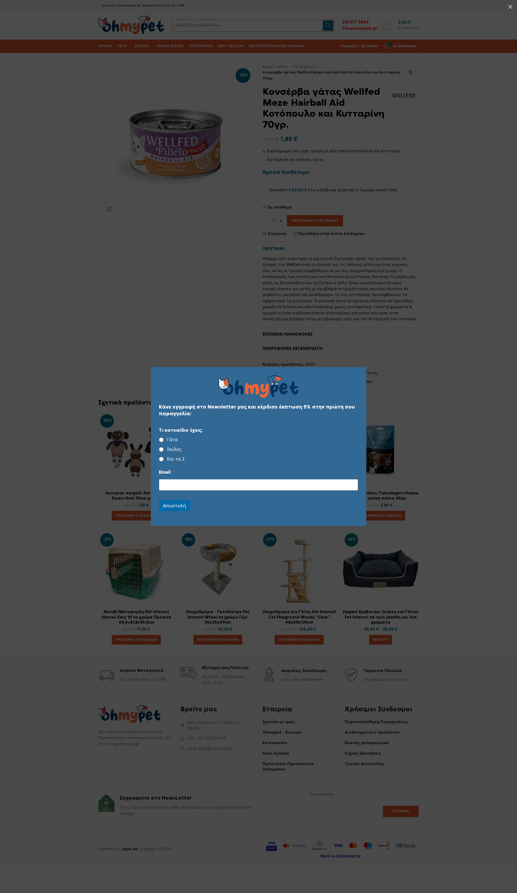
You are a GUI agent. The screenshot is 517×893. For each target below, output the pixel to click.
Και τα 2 (175, 459)
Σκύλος (174, 449)
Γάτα (172, 440)
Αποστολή (174, 506)
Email (166, 472)
